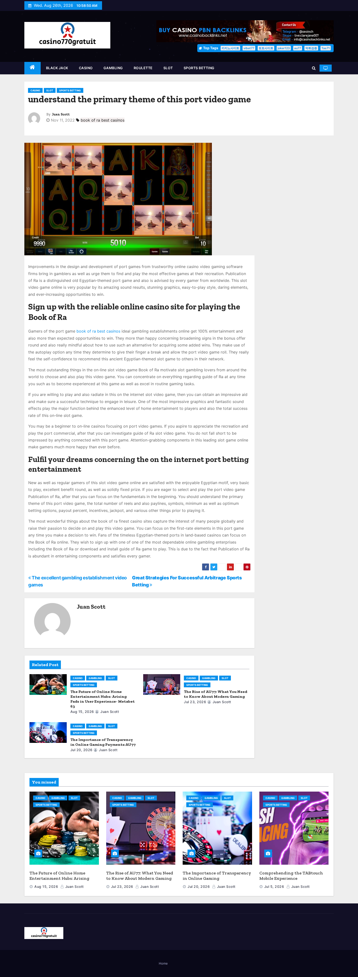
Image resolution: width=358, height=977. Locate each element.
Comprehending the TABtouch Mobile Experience (291, 875)
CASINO (86, 68)
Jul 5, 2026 (274, 886)
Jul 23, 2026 (195, 702)
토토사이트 (266, 48)
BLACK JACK (57, 68)
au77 (297, 48)
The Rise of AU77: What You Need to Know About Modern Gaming (215, 694)
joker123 (284, 48)
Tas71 (325, 48)
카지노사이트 (230, 48)
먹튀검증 (311, 48)
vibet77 (249, 48)
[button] (314, 68)
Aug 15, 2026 (82, 711)
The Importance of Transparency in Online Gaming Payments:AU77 (103, 742)
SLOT (168, 68)
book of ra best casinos (102, 120)
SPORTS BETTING (199, 68)
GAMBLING (113, 68)
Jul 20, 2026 (81, 750)
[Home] (32, 68)
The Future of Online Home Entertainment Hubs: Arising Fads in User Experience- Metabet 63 (102, 699)
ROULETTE (143, 68)
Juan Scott (61, 114)
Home (163, 963)
